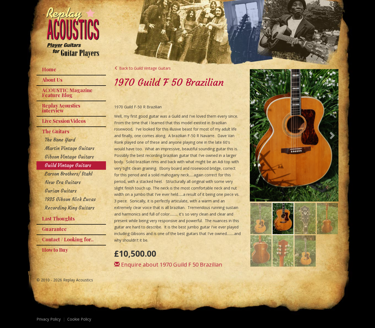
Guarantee (54, 229)
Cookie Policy (79, 319)
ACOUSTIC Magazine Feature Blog (67, 92)
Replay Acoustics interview (61, 108)
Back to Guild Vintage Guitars (144, 68)
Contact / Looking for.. (68, 239)
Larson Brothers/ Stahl (68, 174)
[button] (257, 135)
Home (49, 69)
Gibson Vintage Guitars (69, 157)
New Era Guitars (63, 182)
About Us (52, 80)
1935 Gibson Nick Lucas (70, 199)
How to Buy (55, 250)
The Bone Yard (60, 140)
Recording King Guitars (69, 208)
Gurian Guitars (61, 191)
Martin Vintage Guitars (69, 148)
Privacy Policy (49, 319)
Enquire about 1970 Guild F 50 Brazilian (171, 264)
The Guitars (55, 131)
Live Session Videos (64, 121)
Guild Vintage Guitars (68, 165)
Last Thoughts (58, 218)
